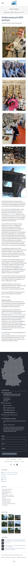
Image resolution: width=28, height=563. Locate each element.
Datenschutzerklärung (21, 557)
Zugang (16, 412)
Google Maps (5, 416)
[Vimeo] (17, 464)
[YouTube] (14, 464)
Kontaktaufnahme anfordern (9, 453)
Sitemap (8, 557)
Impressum (13, 557)
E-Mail (4, 443)
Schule (7, 459)
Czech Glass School (7, 313)
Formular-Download (8, 461)
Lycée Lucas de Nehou (17, 314)
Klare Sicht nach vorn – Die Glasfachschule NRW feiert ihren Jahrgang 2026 (15, 546)
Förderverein (16, 461)
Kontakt (22, 461)
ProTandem (4, 334)
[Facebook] (10, 464)
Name (4, 438)
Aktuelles (12, 12)
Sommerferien (7, 542)
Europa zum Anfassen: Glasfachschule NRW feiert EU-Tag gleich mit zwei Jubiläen (15, 549)
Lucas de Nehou (12, 214)
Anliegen (4, 448)
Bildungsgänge (13, 459)
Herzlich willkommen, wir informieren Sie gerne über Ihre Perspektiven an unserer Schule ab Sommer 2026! (15, 540)
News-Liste (16, 12)
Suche (4, 557)
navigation (2, 3)
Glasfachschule (6, 12)
